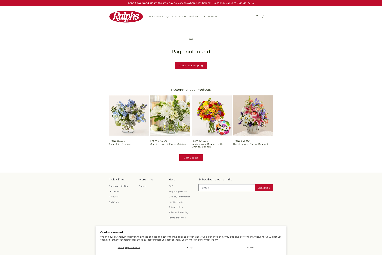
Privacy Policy (210, 239)
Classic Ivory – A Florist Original (168, 144)
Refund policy (176, 207)
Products (113, 196)
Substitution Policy (179, 212)
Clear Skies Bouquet (120, 144)
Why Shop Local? (178, 191)
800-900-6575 (245, 2)
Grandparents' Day (118, 186)
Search (142, 186)
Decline (250, 247)
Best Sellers (191, 157)
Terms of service (177, 217)
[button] (178, 16)
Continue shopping (191, 65)
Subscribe (264, 187)
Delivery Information (179, 196)
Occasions (114, 191)
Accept (189, 247)
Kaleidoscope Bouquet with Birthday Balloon (207, 145)
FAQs (171, 186)
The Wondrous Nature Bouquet (250, 144)
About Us (114, 202)
